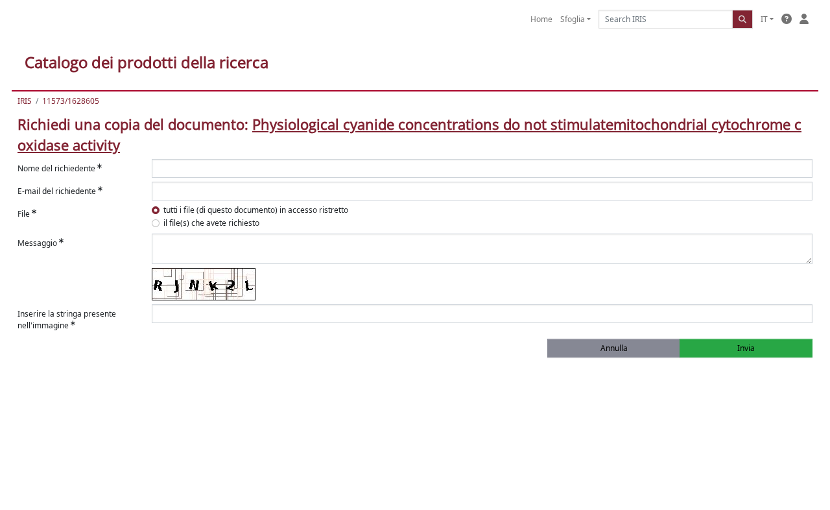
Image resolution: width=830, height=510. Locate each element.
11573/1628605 (70, 100)
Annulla (614, 348)
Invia (746, 348)
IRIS (25, 100)
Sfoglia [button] (572, 19)
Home (541, 19)
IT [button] (764, 19)
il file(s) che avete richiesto (211, 222)
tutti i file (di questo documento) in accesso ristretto (255, 209)
